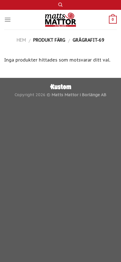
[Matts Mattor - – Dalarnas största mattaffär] (60, 20)
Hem (21, 40)
